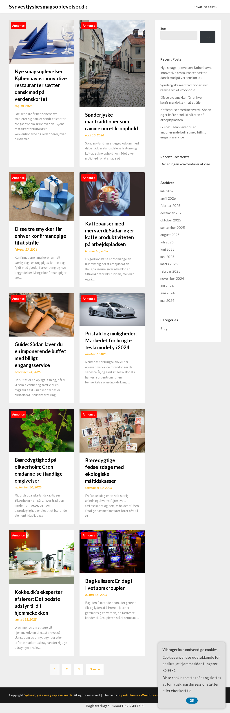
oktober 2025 (170, 220)
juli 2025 (167, 242)
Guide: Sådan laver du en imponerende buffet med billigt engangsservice (183, 132)
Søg (163, 28)
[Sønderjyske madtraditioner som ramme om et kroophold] (112, 63)
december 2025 (172, 213)
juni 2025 (167, 249)
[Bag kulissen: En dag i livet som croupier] (112, 551)
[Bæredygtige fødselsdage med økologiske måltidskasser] (112, 430)
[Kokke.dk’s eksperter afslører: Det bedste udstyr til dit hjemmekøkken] (41, 556)
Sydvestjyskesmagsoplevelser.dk (48, 6)
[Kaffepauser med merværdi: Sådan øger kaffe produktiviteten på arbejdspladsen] (112, 193)
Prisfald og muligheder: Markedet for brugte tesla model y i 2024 (111, 340)
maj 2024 (167, 300)
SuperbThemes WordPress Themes (144, 695)
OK (192, 700)
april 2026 (168, 198)
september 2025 (172, 227)
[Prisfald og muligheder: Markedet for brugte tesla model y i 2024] (112, 309)
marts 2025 (169, 264)
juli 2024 (167, 286)
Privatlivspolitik (205, 7)
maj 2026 (167, 191)
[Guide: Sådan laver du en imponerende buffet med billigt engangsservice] (41, 314)
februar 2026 (170, 205)
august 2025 (169, 235)
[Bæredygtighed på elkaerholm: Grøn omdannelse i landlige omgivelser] (41, 430)
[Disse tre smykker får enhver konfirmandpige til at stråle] (41, 196)
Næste (95, 669)
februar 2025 (170, 271)
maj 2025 (167, 257)
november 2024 (172, 278)
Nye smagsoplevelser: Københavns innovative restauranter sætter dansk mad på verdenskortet (41, 85)
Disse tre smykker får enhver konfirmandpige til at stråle (40, 236)
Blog (164, 328)
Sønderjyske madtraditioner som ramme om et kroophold (111, 122)
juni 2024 (167, 293)
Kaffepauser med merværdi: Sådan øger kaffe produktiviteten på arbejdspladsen (185, 115)
